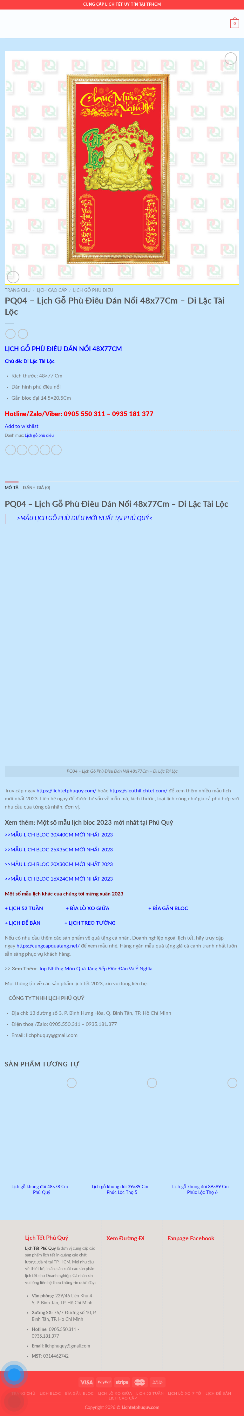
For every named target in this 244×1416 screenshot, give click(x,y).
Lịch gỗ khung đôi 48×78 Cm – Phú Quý (41, 1189)
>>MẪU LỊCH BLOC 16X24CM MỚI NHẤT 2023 (59, 879)
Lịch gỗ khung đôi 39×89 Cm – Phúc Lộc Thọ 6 (202, 1189)
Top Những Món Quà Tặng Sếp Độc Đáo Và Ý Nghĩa (95, 968)
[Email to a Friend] (45, 450)
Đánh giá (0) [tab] (36, 488)
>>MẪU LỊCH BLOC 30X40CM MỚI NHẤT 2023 (59, 834)
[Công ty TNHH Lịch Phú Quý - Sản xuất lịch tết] (122, 24)
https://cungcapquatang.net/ (48, 945)
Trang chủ (17, 290)
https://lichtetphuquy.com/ (66, 790)
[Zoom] (13, 277)
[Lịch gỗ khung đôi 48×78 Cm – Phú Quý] (42, 1128)
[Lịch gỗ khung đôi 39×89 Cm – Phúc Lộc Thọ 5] (122, 1128)
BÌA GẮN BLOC (172, 908)
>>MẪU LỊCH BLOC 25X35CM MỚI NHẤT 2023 (59, 849)
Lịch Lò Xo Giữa (115, 1393)
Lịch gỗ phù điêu (93, 290)
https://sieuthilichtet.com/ (137, 790)
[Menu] (8, 23)
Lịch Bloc (50, 1393)
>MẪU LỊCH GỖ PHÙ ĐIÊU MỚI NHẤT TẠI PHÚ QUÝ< (84, 518)
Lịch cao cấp (52, 290)
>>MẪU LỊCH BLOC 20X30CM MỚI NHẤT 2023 (59, 864)
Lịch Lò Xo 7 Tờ (184, 1393)
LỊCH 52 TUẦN (26, 908)
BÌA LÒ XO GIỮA (89, 908)
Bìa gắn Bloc (79, 1393)
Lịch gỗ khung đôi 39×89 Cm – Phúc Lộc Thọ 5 (122, 1189)
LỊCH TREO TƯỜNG (92, 923)
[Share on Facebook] (22, 450)
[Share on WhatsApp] (10, 450)
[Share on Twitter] (33, 450)
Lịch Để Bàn (218, 1393)
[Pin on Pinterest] (56, 450)
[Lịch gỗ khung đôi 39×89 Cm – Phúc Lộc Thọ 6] (202, 1128)
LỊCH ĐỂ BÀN (26, 923)
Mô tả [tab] (11, 488)
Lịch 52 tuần (150, 1393)
